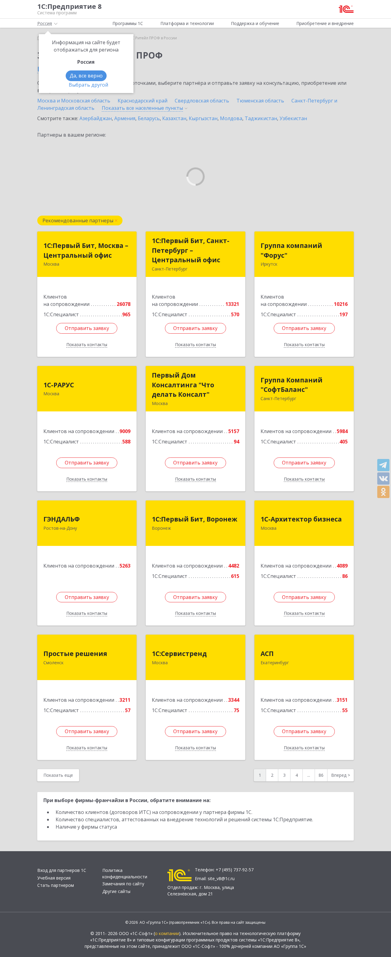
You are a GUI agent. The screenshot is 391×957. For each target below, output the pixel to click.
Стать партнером (55, 885)
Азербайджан (95, 118)
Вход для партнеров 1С (61, 870)
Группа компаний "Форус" (291, 250)
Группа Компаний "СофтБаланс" (292, 385)
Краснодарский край (142, 100)
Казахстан (174, 118)
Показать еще (58, 775)
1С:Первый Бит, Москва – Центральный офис (85, 250)
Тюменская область (260, 100)
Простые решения (75, 653)
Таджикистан (261, 118)
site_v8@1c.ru (221, 878)
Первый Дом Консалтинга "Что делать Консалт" (183, 385)
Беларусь (149, 118)
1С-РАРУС (58, 385)
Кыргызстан (203, 118)
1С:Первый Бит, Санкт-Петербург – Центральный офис (190, 250)
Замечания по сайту (123, 884)
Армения (124, 118)
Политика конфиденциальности (124, 873)
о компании (167, 933)
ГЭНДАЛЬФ (61, 519)
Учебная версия (54, 878)
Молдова (231, 118)
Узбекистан (293, 118)
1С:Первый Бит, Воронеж (194, 519)
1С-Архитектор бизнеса (301, 519)
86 (321, 775)
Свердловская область (202, 100)
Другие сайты (116, 891)
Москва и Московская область (73, 100)
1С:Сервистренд (179, 653)
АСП (267, 653)
